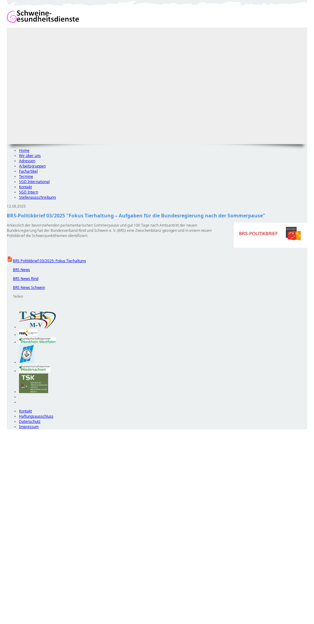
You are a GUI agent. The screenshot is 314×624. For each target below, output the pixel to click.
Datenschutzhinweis (24, 621)
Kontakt (25, 186)
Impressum (29, 426)
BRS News (18, 269)
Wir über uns (30, 155)
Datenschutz (29, 421)
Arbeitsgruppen (32, 166)
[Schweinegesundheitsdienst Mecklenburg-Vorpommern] (37, 327)
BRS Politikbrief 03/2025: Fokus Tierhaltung (49, 260)
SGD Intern (28, 192)
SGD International (34, 181)
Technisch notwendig (16, 540)
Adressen (27, 160)
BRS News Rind (22, 278)
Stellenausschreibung (37, 197)
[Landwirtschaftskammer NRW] (37, 342)
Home (24, 150)
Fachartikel (28, 171)
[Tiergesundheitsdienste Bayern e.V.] (26, 362)
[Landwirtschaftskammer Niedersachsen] (35, 370)
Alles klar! (11, 608)
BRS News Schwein (26, 287)
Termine (26, 176)
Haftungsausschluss (36, 416)
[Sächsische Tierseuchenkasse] (33, 391)
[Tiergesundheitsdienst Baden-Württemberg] (28, 334)
